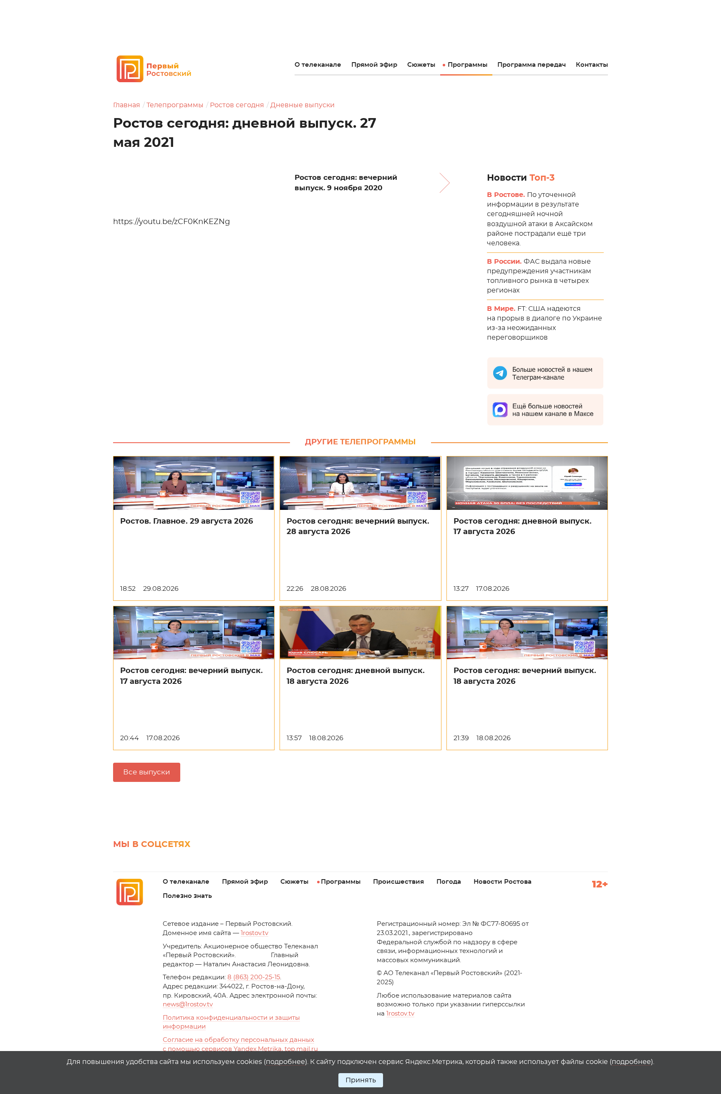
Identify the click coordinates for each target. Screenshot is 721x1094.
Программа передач (531, 65)
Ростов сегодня (237, 105)
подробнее (285, 1062)
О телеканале (318, 65)
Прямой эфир (374, 65)
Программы (467, 65)
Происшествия (398, 882)
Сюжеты (421, 65)
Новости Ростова (503, 882)
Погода (448, 882)
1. (400, 1014)
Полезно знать (187, 896)
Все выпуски (146, 772)
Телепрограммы (175, 105)
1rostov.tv (254, 933)
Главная (126, 105)
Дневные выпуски (302, 105)
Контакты (592, 65)
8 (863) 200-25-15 (253, 977)
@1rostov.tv (188, 1004)
